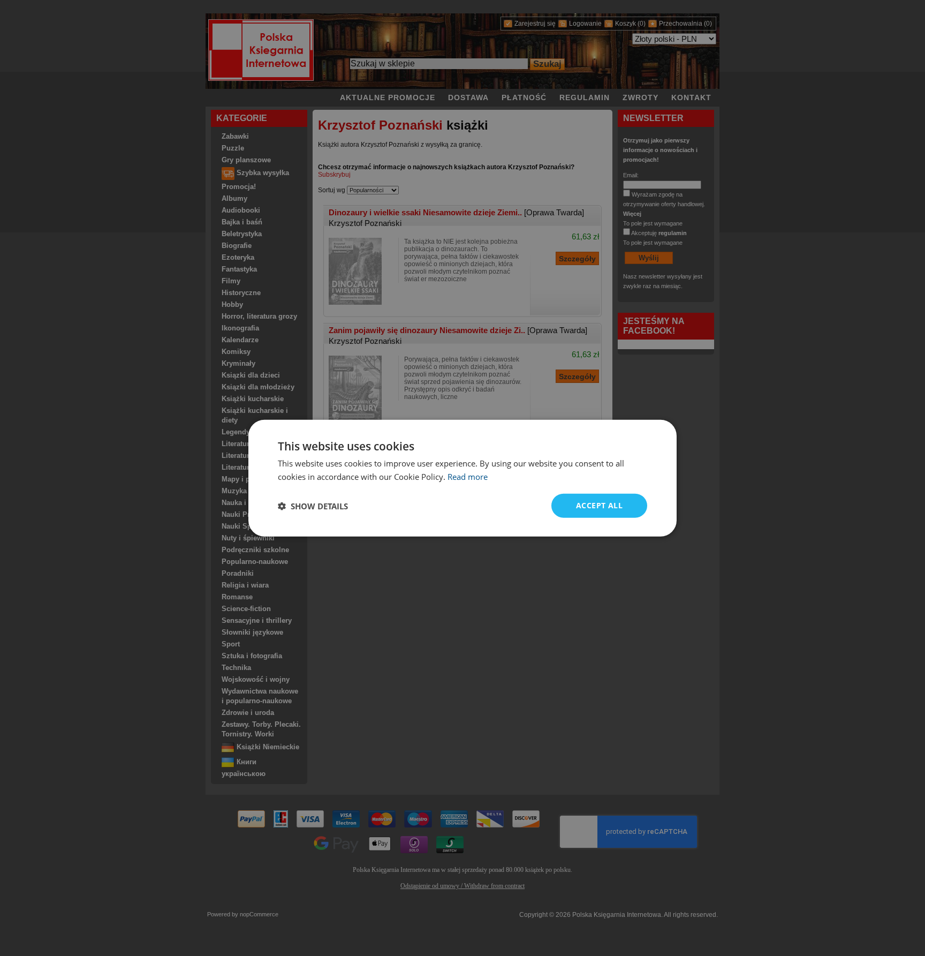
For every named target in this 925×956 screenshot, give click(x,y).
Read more (468, 476)
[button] (313, 505)
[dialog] (462, 478)
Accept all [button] (599, 505)
